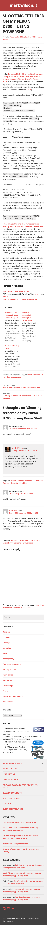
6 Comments (16, 377)
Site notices (8, 680)
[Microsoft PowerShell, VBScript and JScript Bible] (30, 326)
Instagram (8, 910)
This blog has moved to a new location (19, 822)
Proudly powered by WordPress (14, 918)
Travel (5, 691)
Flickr (12, 910)
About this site (10, 769)
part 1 (38, 294)
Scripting (6, 377)
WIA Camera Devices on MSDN (16, 291)
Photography (8, 659)
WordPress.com (8, 921)
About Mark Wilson (12, 763)
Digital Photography (35, 374)
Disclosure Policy (11, 798)
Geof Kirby (13, 510)
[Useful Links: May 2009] (13, 356)
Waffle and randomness (13, 696)
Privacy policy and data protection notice (20, 786)
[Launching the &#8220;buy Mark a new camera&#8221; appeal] (13, 326)
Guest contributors (13, 809)
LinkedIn (4, 910)
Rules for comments (12, 793)
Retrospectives (9, 669)
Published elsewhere (12, 664)
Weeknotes (8, 701)
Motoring (7, 648)
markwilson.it (23, 5)
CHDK (29, 89)
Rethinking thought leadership (16, 844)
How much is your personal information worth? (21, 386)
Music (5, 653)
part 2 (5, 296)
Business (6, 632)
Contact (7, 803)
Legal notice (9, 774)
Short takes (8, 675)
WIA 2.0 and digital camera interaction (20, 299)
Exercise (6, 637)
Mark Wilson (17, 448)
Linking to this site (12, 779)
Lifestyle (6, 642)
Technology (8, 685)
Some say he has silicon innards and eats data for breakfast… (22, 395)
